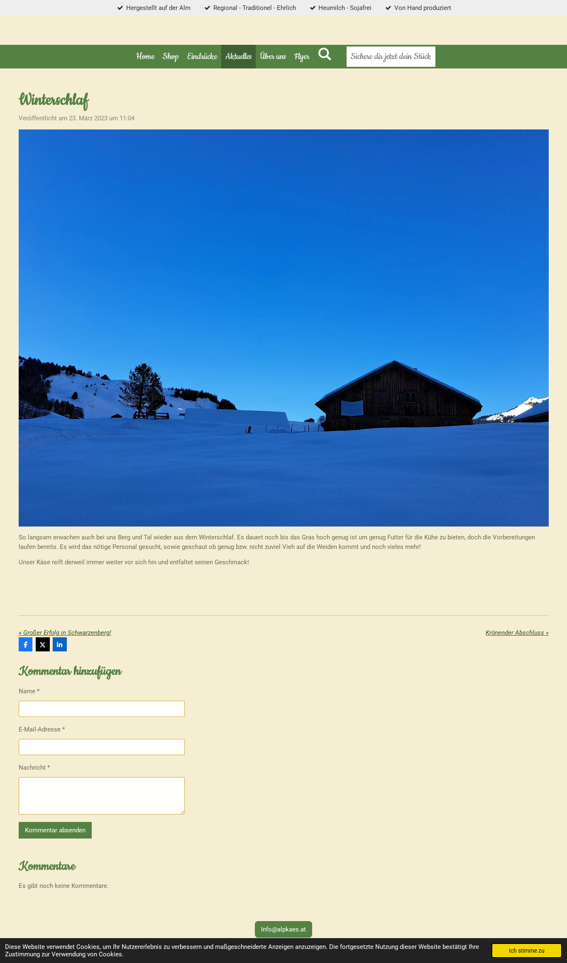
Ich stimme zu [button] (527, 950)
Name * (29, 691)
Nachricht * (34, 767)
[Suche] (324, 55)
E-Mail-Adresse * (42, 729)
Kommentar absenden (55, 830)
